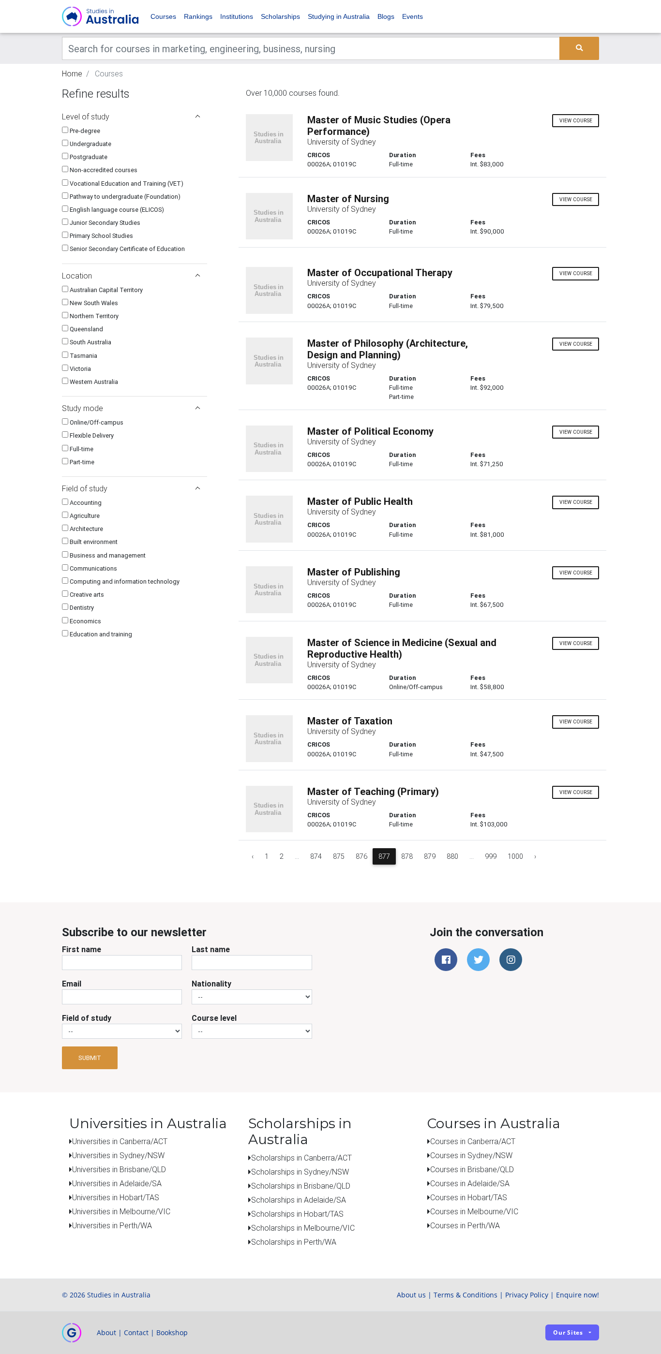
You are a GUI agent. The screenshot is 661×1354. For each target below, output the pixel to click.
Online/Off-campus (95, 422)
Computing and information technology (124, 581)
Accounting (85, 503)
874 (316, 856)
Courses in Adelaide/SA (470, 1183)
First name (81, 949)
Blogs (385, 16)
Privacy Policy (526, 1294)
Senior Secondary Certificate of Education (126, 249)
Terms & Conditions (465, 1294)
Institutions (236, 16)
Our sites (568, 1332)
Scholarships (280, 16)
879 (430, 856)
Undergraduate (89, 144)
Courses (163, 16)
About (106, 1332)
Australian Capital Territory (105, 290)
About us (411, 1294)
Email (71, 983)
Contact (136, 1332)
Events (412, 16)
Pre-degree (84, 131)
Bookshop (172, 1332)
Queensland (85, 329)
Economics (84, 621)
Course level (214, 1018)
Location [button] (77, 275)
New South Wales (93, 303)
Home (72, 73)
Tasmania (82, 356)
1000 (515, 856)
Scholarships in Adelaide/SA (298, 1200)
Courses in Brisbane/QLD (472, 1169)
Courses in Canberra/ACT (472, 1141)
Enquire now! (577, 1294)
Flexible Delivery (91, 435)
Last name (211, 949)
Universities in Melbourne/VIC (121, 1211)
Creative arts (86, 594)
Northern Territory (93, 316)
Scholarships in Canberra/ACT (301, 1158)
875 (339, 856)
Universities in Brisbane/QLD (119, 1169)
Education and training (100, 634)
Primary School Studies (100, 236)
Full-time (80, 449)
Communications (92, 568)
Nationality (211, 983)
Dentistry (81, 607)
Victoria (79, 369)
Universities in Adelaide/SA (117, 1183)
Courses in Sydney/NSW (471, 1155)
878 (407, 856)
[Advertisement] (134, 709)
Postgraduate (87, 157)
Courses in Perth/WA (465, 1225)
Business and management (107, 555)
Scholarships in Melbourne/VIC (303, 1228)
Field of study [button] (84, 488)
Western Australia (93, 382)
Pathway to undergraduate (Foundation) (124, 196)
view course (575, 121)
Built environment (93, 542)
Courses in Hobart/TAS (468, 1197)
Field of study (86, 1018)
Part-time (81, 462)
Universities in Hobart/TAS (115, 1197)
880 (452, 856)
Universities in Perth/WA (112, 1225)
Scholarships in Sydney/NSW (300, 1172)
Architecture (85, 529)
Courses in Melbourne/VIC (474, 1211)
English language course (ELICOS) (116, 210)
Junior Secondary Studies (104, 223)
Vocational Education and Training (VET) (125, 183)
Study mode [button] (82, 408)
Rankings (198, 16)
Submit (89, 1058)
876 (361, 856)
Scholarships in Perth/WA (293, 1242)
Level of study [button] (85, 116)
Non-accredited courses (102, 170)
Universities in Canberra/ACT (119, 1141)
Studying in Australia (339, 16)
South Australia (89, 342)
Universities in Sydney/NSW (118, 1155)
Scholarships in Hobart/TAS (297, 1214)
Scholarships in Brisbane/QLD (300, 1186)
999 (490, 856)
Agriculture (84, 516)
